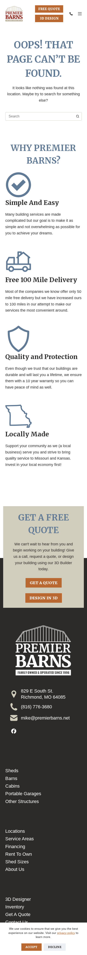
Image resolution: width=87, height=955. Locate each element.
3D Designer (18, 899)
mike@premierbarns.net (45, 718)
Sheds (11, 770)
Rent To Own (18, 854)
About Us (14, 869)
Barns (11, 778)
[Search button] (77, 116)
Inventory (14, 906)
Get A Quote (43, 582)
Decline (54, 947)
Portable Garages (23, 793)
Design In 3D (44, 598)
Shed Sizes (17, 861)
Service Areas (19, 838)
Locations (15, 831)
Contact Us (16, 922)
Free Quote (49, 9)
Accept (31, 947)
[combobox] (39, 116)
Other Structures (22, 801)
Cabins (12, 786)
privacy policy (66, 933)
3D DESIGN (49, 18)
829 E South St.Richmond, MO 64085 (43, 694)
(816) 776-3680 (36, 706)
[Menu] (80, 14)
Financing (15, 846)
